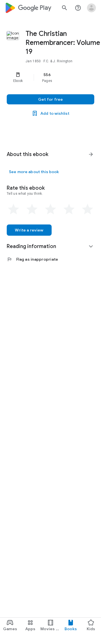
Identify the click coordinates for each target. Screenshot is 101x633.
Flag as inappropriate (32, 259)
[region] (50, 77)
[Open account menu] (91, 8)
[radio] (13, 209)
